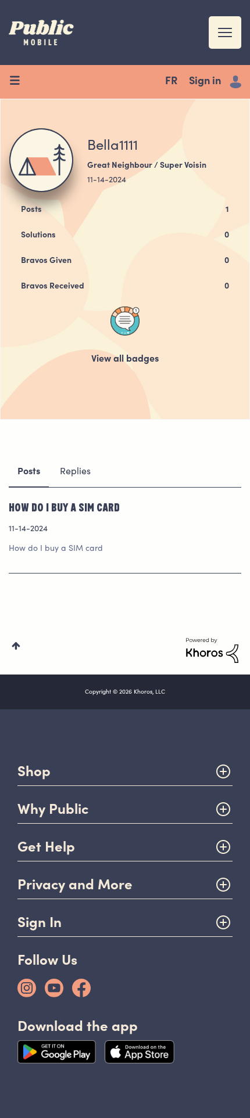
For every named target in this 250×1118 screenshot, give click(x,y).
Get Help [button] (46, 847)
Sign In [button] (39, 922)
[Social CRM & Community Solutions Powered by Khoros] (212, 651)
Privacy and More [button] (75, 884)
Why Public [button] (52, 809)
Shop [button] (34, 771)
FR (171, 82)
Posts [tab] (28, 472)
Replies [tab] (75, 472)
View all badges (125, 359)
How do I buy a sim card (64, 507)
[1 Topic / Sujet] (125, 321)
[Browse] (19, 82)
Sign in (205, 82)
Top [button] (16, 645)
